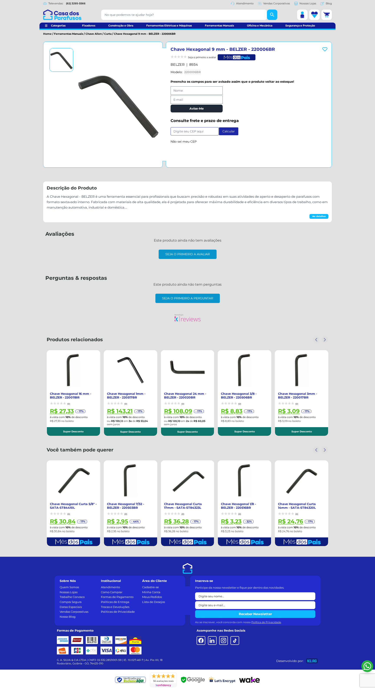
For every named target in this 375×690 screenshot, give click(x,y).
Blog (329, 3)
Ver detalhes (319, 216)
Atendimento (245, 3)
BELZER (178, 65)
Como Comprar (111, 592)
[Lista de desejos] (314, 15)
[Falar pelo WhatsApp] (367, 666)
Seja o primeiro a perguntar (187, 298)
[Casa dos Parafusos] (62, 15)
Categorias (58, 25)
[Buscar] (272, 15)
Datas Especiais (71, 607)
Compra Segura (71, 602)
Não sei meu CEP (184, 141)
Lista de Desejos (153, 602)
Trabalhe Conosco (72, 597)
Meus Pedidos (152, 597)
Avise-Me (196, 108)
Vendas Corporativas (276, 3)
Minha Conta (151, 592)
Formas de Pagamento (117, 597)
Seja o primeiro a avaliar (187, 254)
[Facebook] (201, 640)
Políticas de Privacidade (118, 611)
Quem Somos (69, 587)
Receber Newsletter (255, 614)
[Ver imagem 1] (61, 60)
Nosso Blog (68, 616)
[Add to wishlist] (324, 49)
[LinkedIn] (212, 640)
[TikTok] (234, 640)
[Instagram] (223, 640)
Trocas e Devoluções (115, 607)
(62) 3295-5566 (76, 3)
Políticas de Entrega (115, 602)
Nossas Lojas (307, 3)
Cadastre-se (150, 587)
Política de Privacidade (266, 622)
